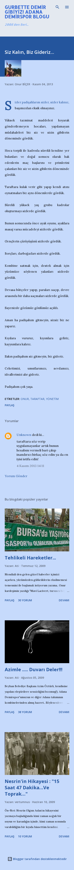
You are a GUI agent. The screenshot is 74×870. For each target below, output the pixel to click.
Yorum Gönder (16, 476)
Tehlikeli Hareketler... (30, 557)
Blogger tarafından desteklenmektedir (39, 859)
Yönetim (52, 399)
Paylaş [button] (9, 405)
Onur (25, 399)
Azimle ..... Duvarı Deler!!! (33, 669)
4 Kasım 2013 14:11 (30, 466)
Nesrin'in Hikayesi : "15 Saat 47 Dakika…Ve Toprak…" (32, 787)
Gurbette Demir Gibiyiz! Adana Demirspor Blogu (27, 11)
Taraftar (37, 399)
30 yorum (25, 600)
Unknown (24, 435)
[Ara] (57, 7)
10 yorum (25, 836)
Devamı (64, 600)
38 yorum (25, 712)
